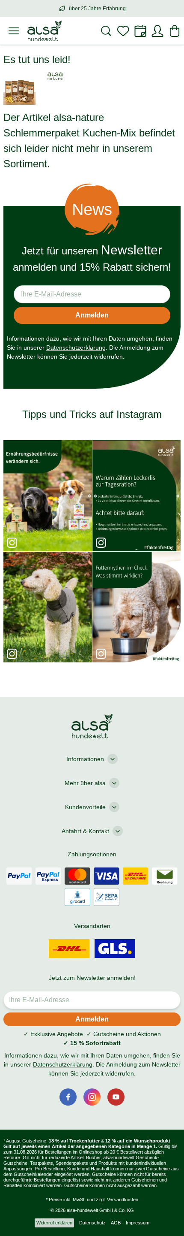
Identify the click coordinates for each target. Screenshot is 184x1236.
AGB (116, 1222)
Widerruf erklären (54, 1222)
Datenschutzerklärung (76, 347)
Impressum (137, 1222)
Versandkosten (122, 1199)
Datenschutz (92, 1222)
